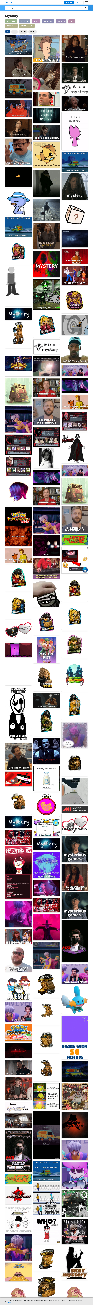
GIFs (14, 31)
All (8, 31)
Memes (32, 31)
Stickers (23, 31)
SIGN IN (79, 2)
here (9, 1302)
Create (70, 2)
